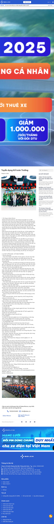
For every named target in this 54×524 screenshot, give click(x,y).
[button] (53, 2)
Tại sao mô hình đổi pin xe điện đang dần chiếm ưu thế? (45, 198)
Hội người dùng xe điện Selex (23, 415)
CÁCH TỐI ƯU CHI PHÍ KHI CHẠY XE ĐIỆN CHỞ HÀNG (16, 5)
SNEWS (2, 5)
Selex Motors (7, 415)
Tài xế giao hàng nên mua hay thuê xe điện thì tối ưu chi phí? (46, 209)
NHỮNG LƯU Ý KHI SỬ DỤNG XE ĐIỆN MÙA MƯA (46, 188)
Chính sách (5, 501)
